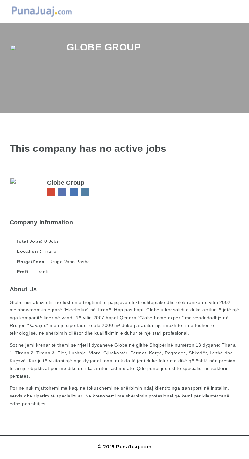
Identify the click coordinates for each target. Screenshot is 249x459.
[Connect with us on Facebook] (62, 192)
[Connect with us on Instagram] (85, 192)
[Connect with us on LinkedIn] (74, 192)
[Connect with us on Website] (51, 192)
